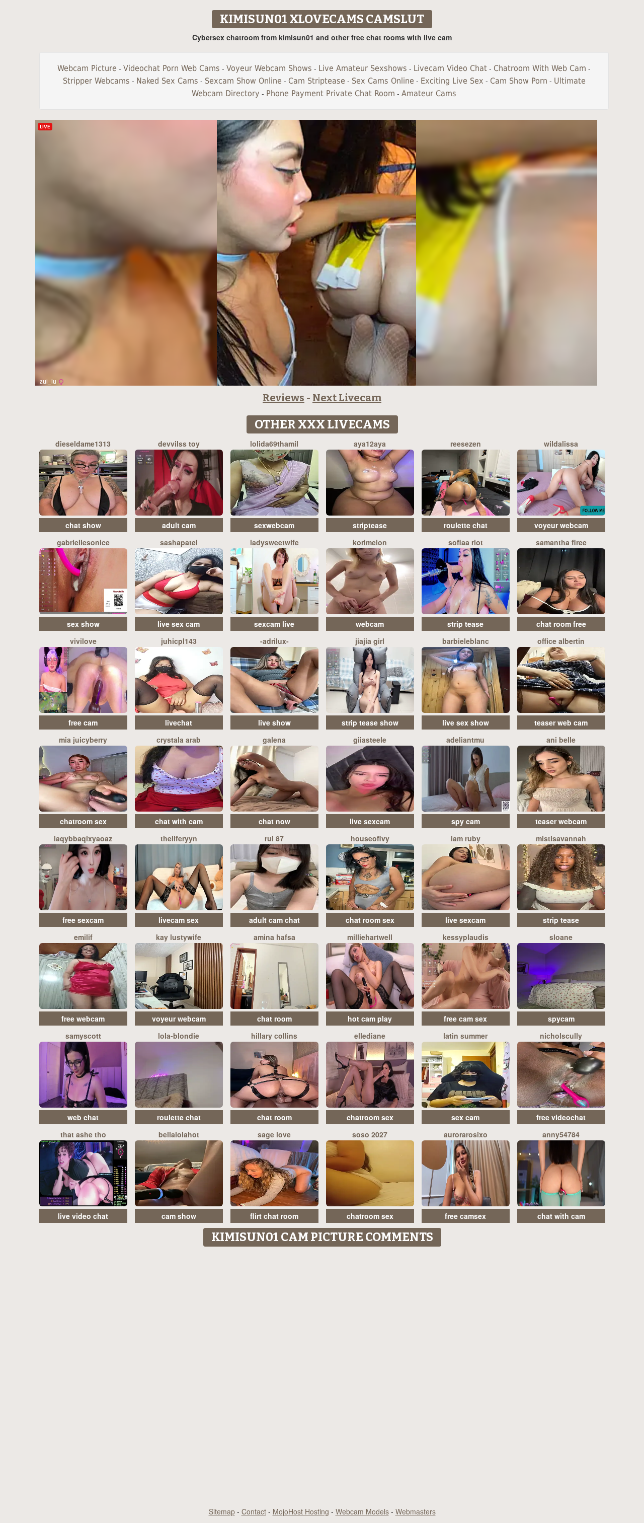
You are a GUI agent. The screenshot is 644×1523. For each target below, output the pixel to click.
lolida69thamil (274, 444)
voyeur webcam (561, 525)
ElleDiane (369, 1036)
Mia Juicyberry (83, 740)
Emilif (83, 937)
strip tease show (370, 722)
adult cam (179, 525)
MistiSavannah (561, 838)
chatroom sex (83, 821)
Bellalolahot (178, 1134)
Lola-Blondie (178, 1036)
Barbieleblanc (465, 641)
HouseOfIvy (370, 838)
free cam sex (465, 1018)
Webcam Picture (87, 68)
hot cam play (370, 1018)
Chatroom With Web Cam (540, 68)
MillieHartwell (369, 937)
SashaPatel (179, 542)
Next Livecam (346, 398)
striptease (370, 525)
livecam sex (178, 920)
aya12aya (370, 444)
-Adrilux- (274, 641)
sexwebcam (274, 525)
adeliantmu (465, 740)
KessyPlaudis (466, 937)
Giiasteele (369, 740)
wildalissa (561, 444)
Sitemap (222, 1511)
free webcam (83, 1018)
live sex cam (178, 624)
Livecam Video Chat (450, 68)
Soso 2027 (369, 1134)
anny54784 (561, 1134)
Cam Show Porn (518, 81)
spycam (561, 1018)
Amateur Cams (428, 93)
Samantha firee (561, 542)
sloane (561, 937)
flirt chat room (274, 1216)
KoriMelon (370, 542)
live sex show (465, 722)
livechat (178, 722)
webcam (370, 624)
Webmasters (415, 1511)
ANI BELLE (561, 740)
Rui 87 (274, 838)
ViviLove (83, 641)
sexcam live (274, 624)
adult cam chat (274, 920)
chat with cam (179, 821)
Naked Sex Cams (167, 81)
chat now (274, 821)
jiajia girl (369, 641)
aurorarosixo (466, 1134)
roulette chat (466, 525)
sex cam (465, 1117)
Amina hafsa (274, 937)
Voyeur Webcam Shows (269, 68)
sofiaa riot (465, 542)
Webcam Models (362, 1511)
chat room (274, 1018)
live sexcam (370, 821)
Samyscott (83, 1036)
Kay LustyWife (178, 937)
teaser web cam (561, 722)
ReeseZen (465, 444)
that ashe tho (83, 1134)
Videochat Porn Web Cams (171, 68)
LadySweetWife (274, 542)
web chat (83, 1117)
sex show (83, 624)
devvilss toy (179, 444)
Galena (274, 740)
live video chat (83, 1216)
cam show (179, 1216)
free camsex (465, 1216)
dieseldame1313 (83, 444)
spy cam (465, 821)
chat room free (561, 624)
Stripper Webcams (96, 81)
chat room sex (370, 920)
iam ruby (465, 838)
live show (274, 722)
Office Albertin (561, 641)
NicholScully (561, 1036)
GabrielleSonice (83, 542)
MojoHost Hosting (301, 1511)
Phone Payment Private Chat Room (330, 93)
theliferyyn (178, 838)
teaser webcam (561, 821)
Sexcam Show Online (243, 81)
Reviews (283, 398)
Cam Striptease (316, 81)
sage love (274, 1134)
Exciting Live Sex (452, 81)
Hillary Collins (274, 1036)
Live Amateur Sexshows (362, 68)
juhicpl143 (179, 641)
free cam (83, 722)
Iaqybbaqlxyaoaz (83, 838)
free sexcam (83, 920)
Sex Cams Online (383, 81)
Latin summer (465, 1036)
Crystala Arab (178, 740)
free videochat (561, 1117)
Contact (254, 1511)
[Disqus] (322, 1377)
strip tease (465, 624)
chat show (83, 525)
